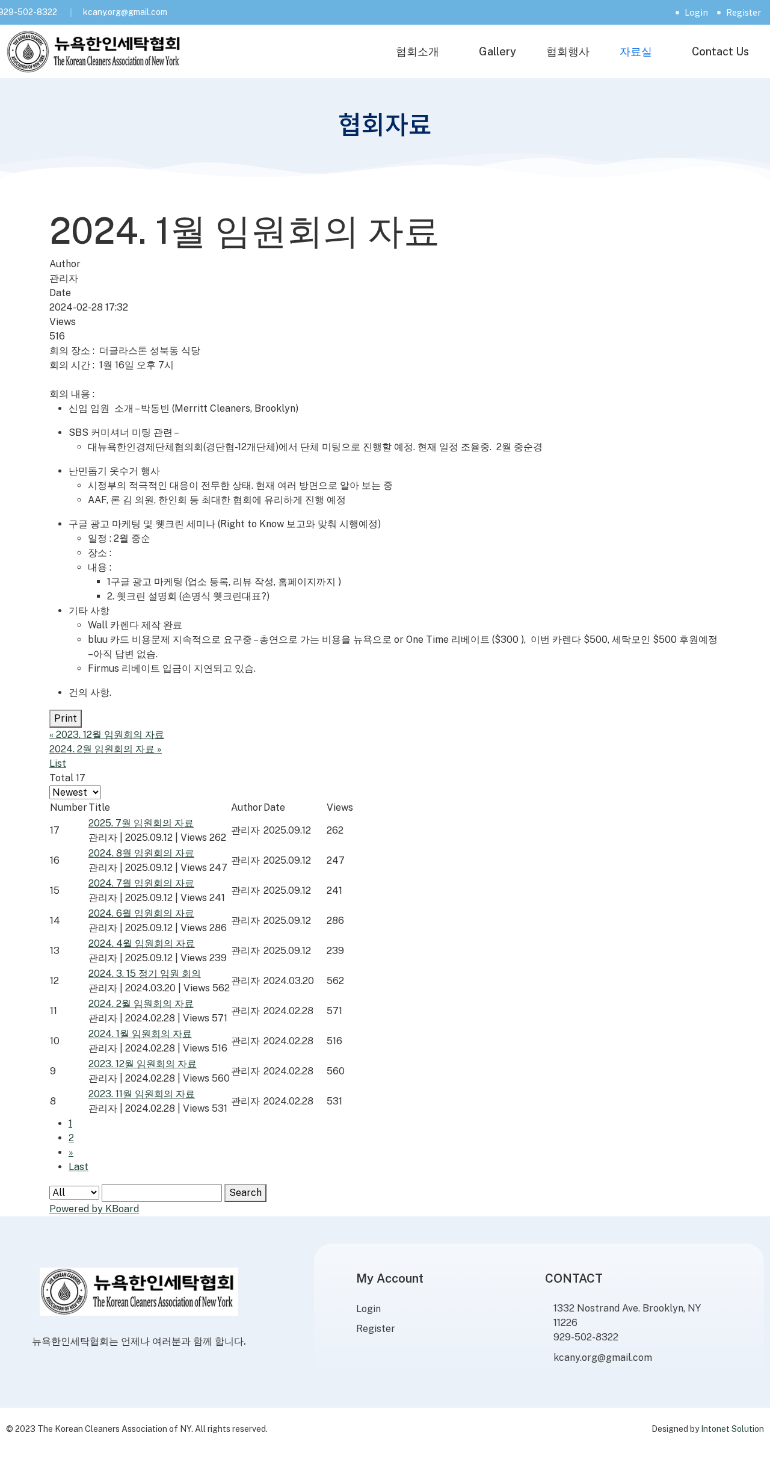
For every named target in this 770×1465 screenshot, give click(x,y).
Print (65, 718)
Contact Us (720, 51)
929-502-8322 (585, 1337)
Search (245, 1192)
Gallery (497, 51)
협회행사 (568, 51)
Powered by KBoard (94, 1209)
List (57, 763)
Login (696, 12)
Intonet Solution (732, 1429)
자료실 (636, 51)
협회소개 (417, 51)
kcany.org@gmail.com (125, 12)
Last (78, 1166)
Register (743, 12)
